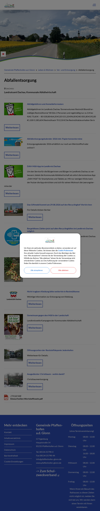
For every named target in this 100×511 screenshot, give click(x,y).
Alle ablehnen (63, 270)
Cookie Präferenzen (65, 250)
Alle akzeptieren (37, 270)
